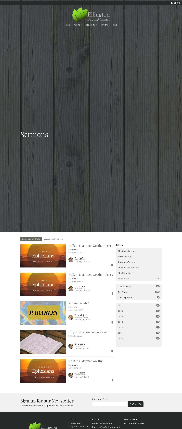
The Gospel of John (127, 251)
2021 (138, 333)
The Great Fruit (125, 273)
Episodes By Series (53, 239)
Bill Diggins (138, 292)
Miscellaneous (124, 256)
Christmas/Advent (126, 262)
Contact (105, 25)
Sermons (90, 25)
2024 (138, 316)
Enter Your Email (100, 399)
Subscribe (136, 404)
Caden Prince (138, 286)
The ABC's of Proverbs (128, 267)
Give (115, 25)
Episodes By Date (31, 239)
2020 (138, 338)
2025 (138, 311)
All (119, 344)
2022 (138, 327)
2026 (138, 305)
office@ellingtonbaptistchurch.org (110, 427)
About (77, 25)
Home (67, 25)
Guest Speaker (138, 297)
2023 (138, 322)
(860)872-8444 (107, 423)
